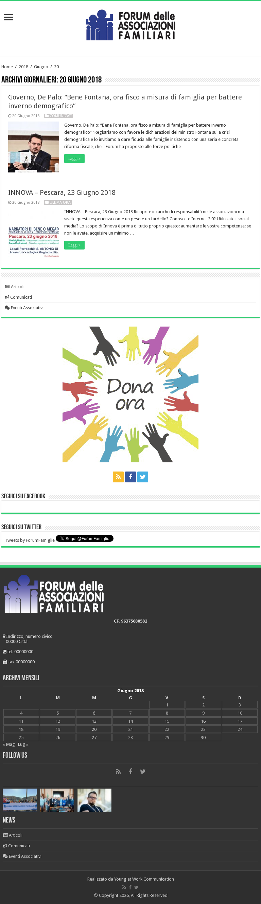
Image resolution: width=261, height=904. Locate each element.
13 (94, 721)
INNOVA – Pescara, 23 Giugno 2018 (62, 192)
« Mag (9, 744)
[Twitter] (142, 477)
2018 (23, 66)
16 (203, 721)
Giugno (41, 66)
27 (94, 737)
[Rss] (118, 477)
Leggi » (74, 158)
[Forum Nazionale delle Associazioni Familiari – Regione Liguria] (130, 23)
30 (203, 737)
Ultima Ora (60, 202)
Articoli (17, 286)
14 (130, 721)
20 (94, 729)
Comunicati (61, 116)
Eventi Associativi (27, 307)
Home (7, 66)
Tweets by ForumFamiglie (30, 540)
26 (57, 737)
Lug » (23, 744)
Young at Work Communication (144, 879)
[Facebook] (130, 477)
